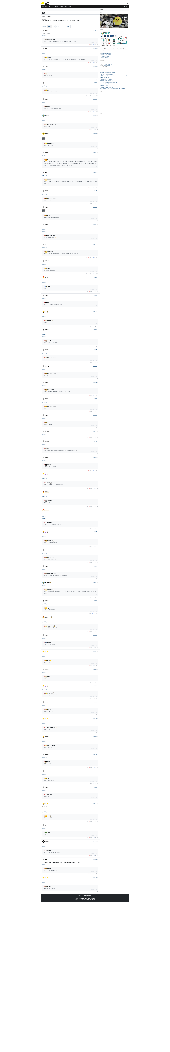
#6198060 (95, 152)
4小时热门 (44, 26)
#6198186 (95, 329)
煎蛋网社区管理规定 (105, 56)
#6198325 (95, 736)
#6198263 (95, 30)
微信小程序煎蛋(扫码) (108, 64)
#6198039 (95, 66)
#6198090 (95, 582)
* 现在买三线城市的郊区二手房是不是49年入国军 (109, 83)
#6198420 (95, 224)
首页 (43, 6)
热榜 (62, 6)
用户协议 (83, 895)
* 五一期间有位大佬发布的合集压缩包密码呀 (108, 82)
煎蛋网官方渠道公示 (105, 57)
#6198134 (95, 473)
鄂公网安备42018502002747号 (89, 897)
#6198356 (95, 295)
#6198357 (95, 457)
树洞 (46, 6)
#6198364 (95, 415)
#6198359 (95, 600)
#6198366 (95, 669)
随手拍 (52, 6)
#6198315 (95, 99)
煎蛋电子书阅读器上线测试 (106, 53)
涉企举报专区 (92, 899)
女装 (49, 6)
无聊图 (56, 6)
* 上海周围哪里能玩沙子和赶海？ (106, 80)
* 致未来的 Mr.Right (104, 85)
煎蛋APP (90, 895)
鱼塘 (59, 6)
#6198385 (95, 754)
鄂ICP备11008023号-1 (79, 897)
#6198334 (95, 207)
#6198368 (95, 617)
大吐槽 (65, 6)
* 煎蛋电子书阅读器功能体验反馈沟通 (107, 72)
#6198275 (95, 651)
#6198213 (95, 115)
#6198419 (95, 190)
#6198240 (95, 549)
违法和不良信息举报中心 (85, 899)
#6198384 (95, 260)
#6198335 (95, 491)
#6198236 (95, 825)
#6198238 (95, 277)
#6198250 (95, 398)
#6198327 (95, 566)
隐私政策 (87, 895)
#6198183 (95, 531)
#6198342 (95, 510)
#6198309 (95, 382)
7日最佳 (68, 26)
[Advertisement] (114, 103)
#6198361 (95, 787)
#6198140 (95, 431)
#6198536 (95, 841)
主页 (43, 9)
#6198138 (95, 441)
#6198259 (95, 803)
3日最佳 (63, 26)
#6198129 (95, 366)
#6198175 (95, 349)
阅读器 (69, 6)
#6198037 (95, 172)
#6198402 (95, 859)
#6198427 (95, 635)
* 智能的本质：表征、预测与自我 (106, 87)
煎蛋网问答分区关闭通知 (106, 54)
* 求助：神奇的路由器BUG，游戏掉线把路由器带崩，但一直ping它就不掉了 (115, 75)
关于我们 (79, 895)
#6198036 (95, 82)
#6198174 (95, 685)
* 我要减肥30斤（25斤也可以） (106, 79)
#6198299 (95, 48)
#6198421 (95, 133)
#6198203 (95, 702)
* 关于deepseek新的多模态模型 (106, 74)
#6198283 (95, 311)
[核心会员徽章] (47, 311)
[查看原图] (44, 35)
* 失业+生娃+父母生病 (104, 77)
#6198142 (95, 718)
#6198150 (95, 770)
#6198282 (95, 244)
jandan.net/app (107, 65)
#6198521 (95, 877)
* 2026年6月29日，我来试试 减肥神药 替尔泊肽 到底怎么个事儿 (112, 88)
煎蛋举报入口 (77, 899)
